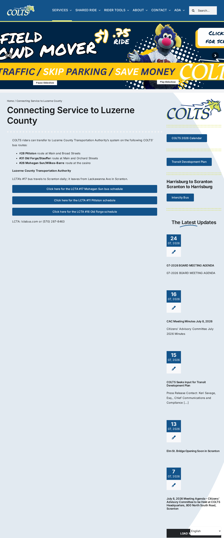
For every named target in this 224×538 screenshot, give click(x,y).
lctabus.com (29, 221)
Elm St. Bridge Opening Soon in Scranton (193, 451)
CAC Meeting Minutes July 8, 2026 (189, 321)
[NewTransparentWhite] (21, 6)
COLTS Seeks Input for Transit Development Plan (186, 383)
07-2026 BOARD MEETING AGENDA (190, 265)
